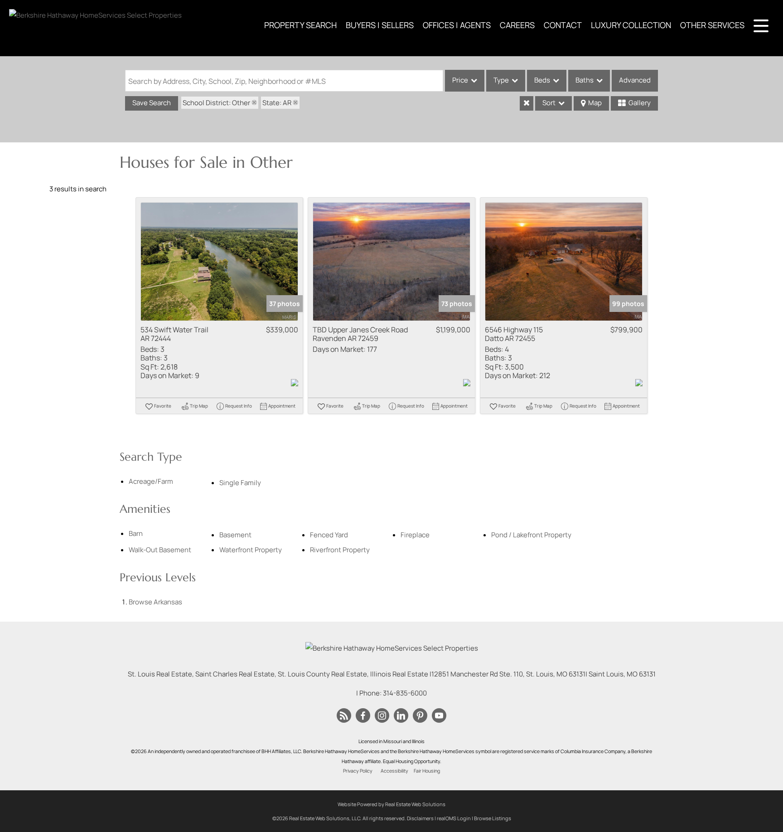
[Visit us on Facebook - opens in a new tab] (363, 715)
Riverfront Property (340, 550)
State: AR (276, 102)
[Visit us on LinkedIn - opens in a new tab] (401, 715)
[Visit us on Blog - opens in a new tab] (344, 715)
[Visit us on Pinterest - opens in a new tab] (420, 715)
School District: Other (216, 102)
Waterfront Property (250, 550)
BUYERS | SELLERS (380, 24)
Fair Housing (427, 771)
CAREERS (517, 24)
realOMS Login (454, 818)
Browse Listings (492, 818)
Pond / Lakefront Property (531, 535)
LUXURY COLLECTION (631, 24)
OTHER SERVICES (712, 24)
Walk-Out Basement (160, 550)
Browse (155, 602)
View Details (219, 261)
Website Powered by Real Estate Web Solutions (391, 804)
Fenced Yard (329, 535)
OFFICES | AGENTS (457, 24)
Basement (235, 535)
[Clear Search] (526, 103)
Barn (136, 533)
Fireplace (415, 535)
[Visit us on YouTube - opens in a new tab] (439, 715)
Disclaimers (420, 818)
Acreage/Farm (151, 481)
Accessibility (394, 771)
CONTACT (563, 24)
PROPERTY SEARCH (300, 24)
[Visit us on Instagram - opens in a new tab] (382, 715)
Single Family (240, 482)
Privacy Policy (357, 771)
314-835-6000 (405, 693)
